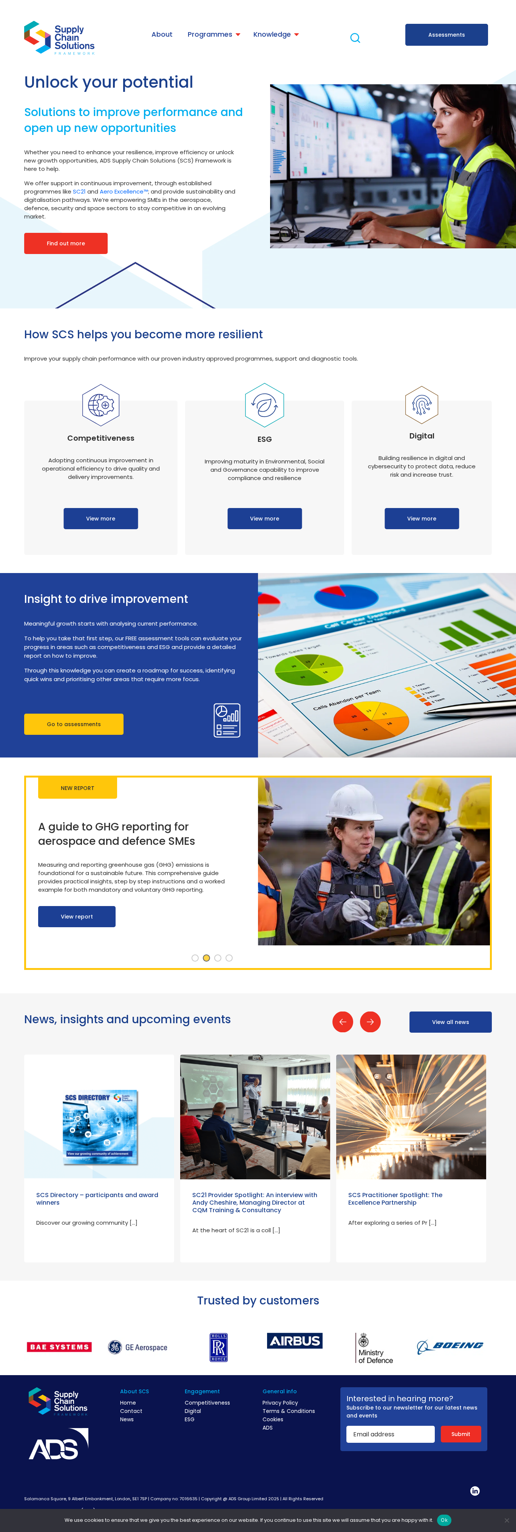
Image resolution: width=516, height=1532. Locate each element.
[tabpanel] (258, 873)
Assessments (446, 35)
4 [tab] (229, 958)
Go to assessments (74, 724)
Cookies (273, 1419)
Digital (193, 1411)
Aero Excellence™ (124, 191)
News (127, 1419)
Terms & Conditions (289, 1411)
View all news (450, 1022)
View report (77, 939)
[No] (506, 1520)
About (162, 34)
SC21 (79, 191)
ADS (268, 1427)
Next (370, 1022)
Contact (131, 1411)
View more (100, 518)
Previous (342, 1022)
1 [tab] (195, 958)
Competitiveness (207, 1403)
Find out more (66, 243)
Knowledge (272, 34)
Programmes (210, 34)
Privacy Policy (280, 1403)
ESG (190, 1419)
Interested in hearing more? (399, 1398)
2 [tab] (206, 958)
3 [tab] (218, 958)
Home (128, 1403)
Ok (444, 1520)
